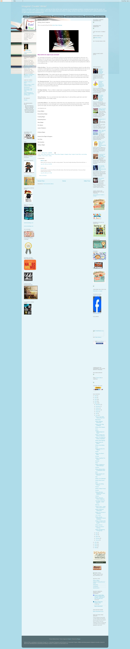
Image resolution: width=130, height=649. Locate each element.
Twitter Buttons (98, 337)
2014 (96, 399)
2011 (96, 542)
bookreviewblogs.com (28, 222)
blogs (70, 154)
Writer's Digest (96, 580)
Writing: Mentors (98, 524)
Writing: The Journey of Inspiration (100, 513)
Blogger (78, 639)
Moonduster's (27, 87)
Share (96, 462)
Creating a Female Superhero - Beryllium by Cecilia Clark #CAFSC (101, 84)
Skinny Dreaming (89, 16)
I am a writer (98, 515)
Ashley (42, 168)
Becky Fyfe (28, 50)
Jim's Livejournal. (99, 601)
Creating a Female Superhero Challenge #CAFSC (101, 71)
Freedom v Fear (98, 602)
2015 (96, 397)
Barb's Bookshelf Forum (98, 611)
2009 (96, 545)
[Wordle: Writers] (97, 37)
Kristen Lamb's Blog (99, 595)
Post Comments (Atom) (48, 183)
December (98, 404)
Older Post (87, 181)
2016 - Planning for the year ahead (102, 131)
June (97, 415)
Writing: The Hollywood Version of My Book (100, 438)
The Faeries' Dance (101, 179)
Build (96, 472)
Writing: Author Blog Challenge (99, 425)
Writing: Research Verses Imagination (100, 498)
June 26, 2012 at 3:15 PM (46, 164)
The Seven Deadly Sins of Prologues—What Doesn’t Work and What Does (100, 597)
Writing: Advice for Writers (99, 443)
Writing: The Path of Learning (99, 527)
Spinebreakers (96, 587)
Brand (96, 446)
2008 (96, 547)
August (97, 411)
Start (96, 476)
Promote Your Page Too (97, 313)
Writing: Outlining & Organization (99, 510)
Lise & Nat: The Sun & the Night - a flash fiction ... (100, 501)
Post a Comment (43, 175)
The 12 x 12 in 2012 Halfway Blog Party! (100, 417)
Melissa (42, 160)
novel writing (84, 154)
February (98, 538)
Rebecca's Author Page (46, 16)
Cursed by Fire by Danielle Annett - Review (102, 155)
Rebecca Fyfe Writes (34, 16)
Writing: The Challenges (100, 478)
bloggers (62, 154)
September (98, 409)
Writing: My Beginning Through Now (100, 530)
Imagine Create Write (76, 154)
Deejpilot (69, 639)
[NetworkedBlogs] (100, 341)
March (97, 536)
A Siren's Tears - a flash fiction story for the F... (100, 507)
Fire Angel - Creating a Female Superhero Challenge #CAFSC (101, 98)
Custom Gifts (98, 377)
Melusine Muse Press (59, 16)
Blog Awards (98, 419)
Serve (96, 429)
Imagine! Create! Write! (34, 6)
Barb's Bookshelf (98, 606)
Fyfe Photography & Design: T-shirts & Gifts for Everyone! (29, 93)
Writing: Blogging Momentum (99, 422)
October (97, 408)
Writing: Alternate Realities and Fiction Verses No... (100, 493)
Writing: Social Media (99, 445)
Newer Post (41, 181)
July (97, 413)
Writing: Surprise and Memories (102, 109)
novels (43, 155)
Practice (97, 490)
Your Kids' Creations (99, 16)
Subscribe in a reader (97, 291)
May (97, 532)
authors (52, 154)
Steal (96, 482)
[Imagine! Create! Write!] (97, 312)
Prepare (97, 486)
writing (50, 155)
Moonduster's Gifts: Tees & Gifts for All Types (28, 90)
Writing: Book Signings (100, 440)
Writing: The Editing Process (99, 484)
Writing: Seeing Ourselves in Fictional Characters (100, 518)
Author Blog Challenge (57, 25)
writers (46, 155)
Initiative (97, 496)
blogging (66, 154)
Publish (97, 451)
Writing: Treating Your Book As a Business (100, 435)
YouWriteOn (95, 586)
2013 (96, 401)
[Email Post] (55, 152)
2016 (96, 395)
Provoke (97, 456)
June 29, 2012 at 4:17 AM (46, 172)
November (98, 406)
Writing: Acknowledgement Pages (99, 432)
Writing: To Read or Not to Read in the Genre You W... (100, 522)
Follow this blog (99, 343)
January (97, 540)
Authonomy (95, 584)
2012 (96, 402)
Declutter (97, 461)
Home (25, 16)
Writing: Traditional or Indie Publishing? (100, 465)
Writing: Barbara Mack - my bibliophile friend (100, 470)
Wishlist (25, 99)
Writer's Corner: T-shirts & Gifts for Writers (29, 85)
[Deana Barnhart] (99, 236)
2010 (96, 544)
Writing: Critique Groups (100, 488)
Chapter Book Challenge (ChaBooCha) (74, 16)
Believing (97, 504)
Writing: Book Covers (99, 480)
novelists (39, 155)
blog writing (57, 154)
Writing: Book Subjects (100, 427)
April (97, 534)
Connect (97, 467)
